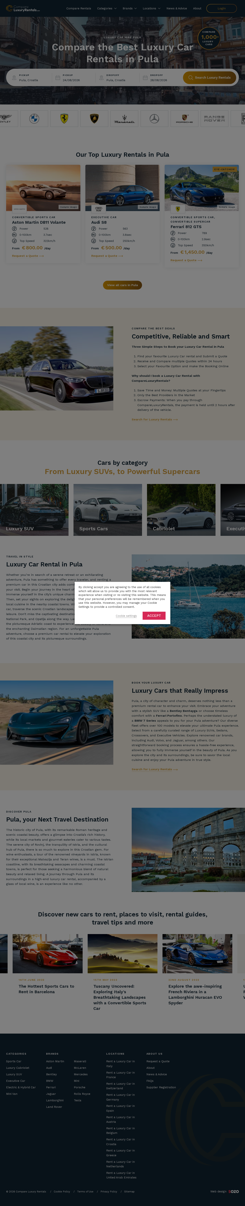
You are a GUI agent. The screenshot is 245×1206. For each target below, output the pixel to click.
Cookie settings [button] (126, 616)
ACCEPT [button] (154, 616)
